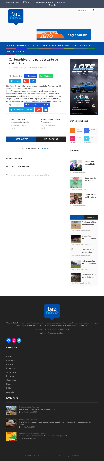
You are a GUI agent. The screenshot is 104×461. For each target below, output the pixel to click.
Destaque (23, 407)
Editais (10, 52)
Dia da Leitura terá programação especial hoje (20, 121)
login (24, 175)
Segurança (57, 45)
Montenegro (24, 420)
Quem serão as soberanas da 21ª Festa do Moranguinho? (43, 436)
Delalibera (75, 456)
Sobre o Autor (21, 139)
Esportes (33, 45)
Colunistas (80, 45)
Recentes (90, 217)
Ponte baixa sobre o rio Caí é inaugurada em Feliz (39, 409)
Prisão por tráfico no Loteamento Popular (89, 224)
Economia (45, 45)
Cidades (11, 45)
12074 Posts (45, 148)
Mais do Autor (51, 139)
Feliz (29, 407)
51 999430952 (63, 329)
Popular (77, 217)
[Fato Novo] (15, 17)
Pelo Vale (21, 45)
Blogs (91, 45)
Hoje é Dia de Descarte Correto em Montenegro (50, 121)
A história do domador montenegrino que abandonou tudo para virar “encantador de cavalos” (55, 423)
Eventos (69, 45)
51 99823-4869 (50, 329)
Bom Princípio (24, 433)
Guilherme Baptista (36, 68)
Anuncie (20, 52)
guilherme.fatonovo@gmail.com (52, 333)
